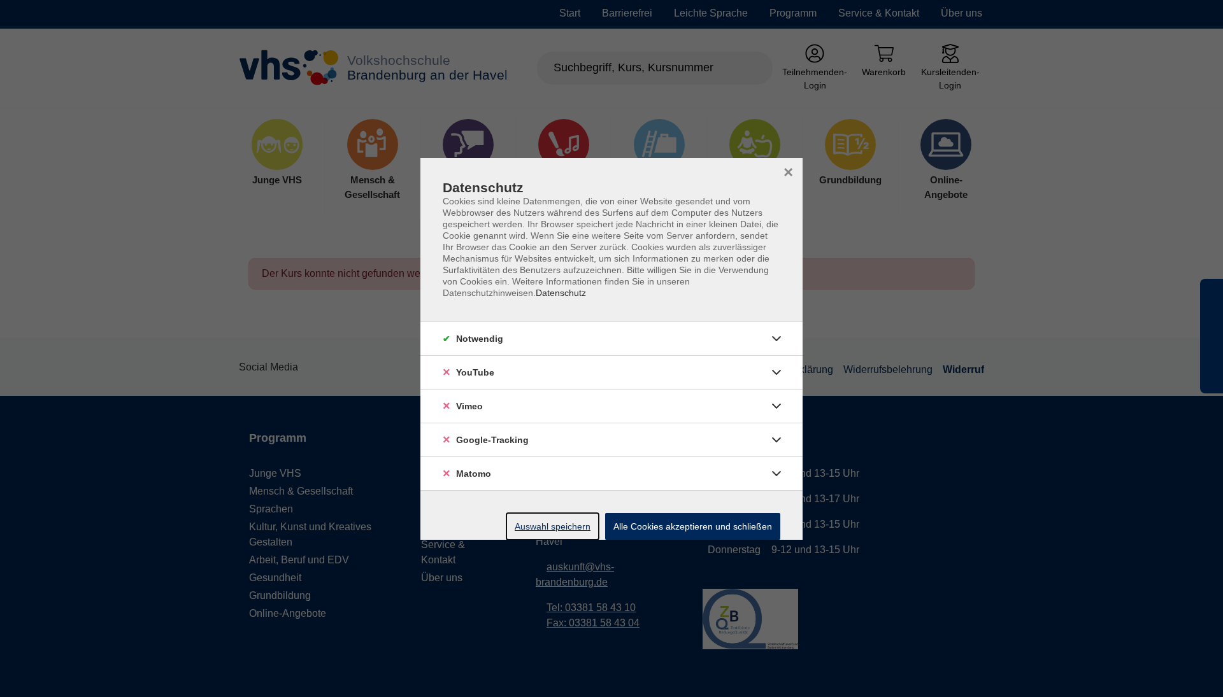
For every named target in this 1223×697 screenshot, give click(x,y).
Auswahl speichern (552, 526)
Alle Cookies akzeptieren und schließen (692, 526)
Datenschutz (561, 293)
